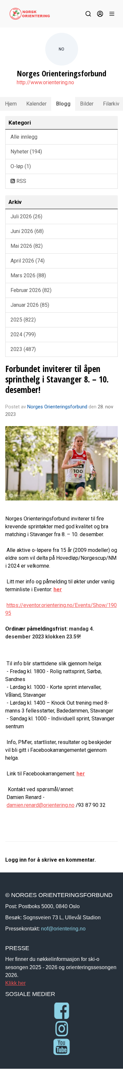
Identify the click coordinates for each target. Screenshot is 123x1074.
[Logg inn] (100, 14)
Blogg (63, 104)
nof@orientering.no (63, 928)
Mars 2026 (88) (28, 275)
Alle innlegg (23, 137)
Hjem (11, 104)
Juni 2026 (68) (27, 231)
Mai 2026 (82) (26, 246)
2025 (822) (23, 320)
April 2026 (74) (27, 261)
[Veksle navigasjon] (112, 14)
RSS (20, 181)
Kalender (36, 104)
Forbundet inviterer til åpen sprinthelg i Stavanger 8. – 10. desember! (57, 379)
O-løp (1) (20, 166)
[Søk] (88, 14)
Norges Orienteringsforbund (57, 407)
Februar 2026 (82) (30, 290)
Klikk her (15, 983)
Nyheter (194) (26, 151)
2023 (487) (23, 349)
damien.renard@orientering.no (40, 805)
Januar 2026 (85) (29, 305)
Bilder (86, 104)
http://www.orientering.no (45, 82)
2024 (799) (23, 334)
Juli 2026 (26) (26, 216)
